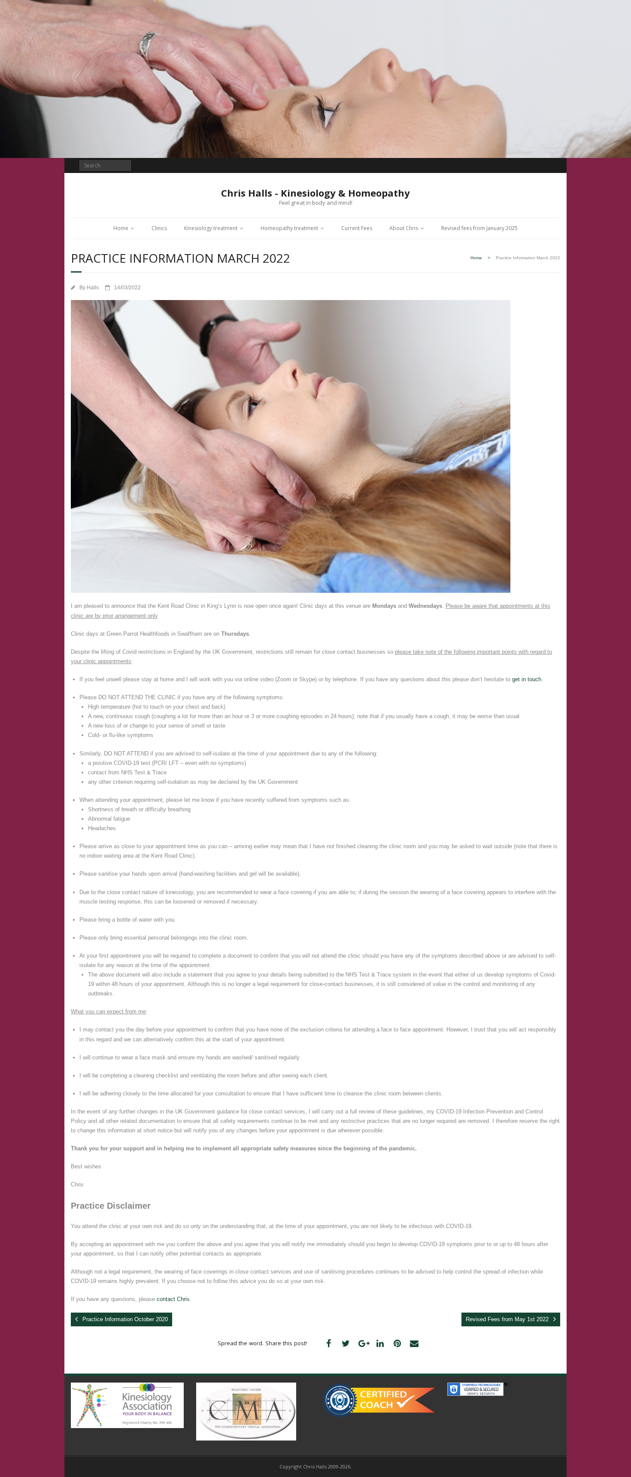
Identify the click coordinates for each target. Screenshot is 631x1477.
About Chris (403, 228)
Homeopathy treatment (289, 228)
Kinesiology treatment (210, 228)
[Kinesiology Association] (127, 1403)
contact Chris (173, 1299)
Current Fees (356, 228)
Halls (93, 287)
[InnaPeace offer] (378, 1398)
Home (120, 228)
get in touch (526, 679)
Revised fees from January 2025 (479, 228)
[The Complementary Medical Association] (246, 1409)
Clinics (159, 228)
